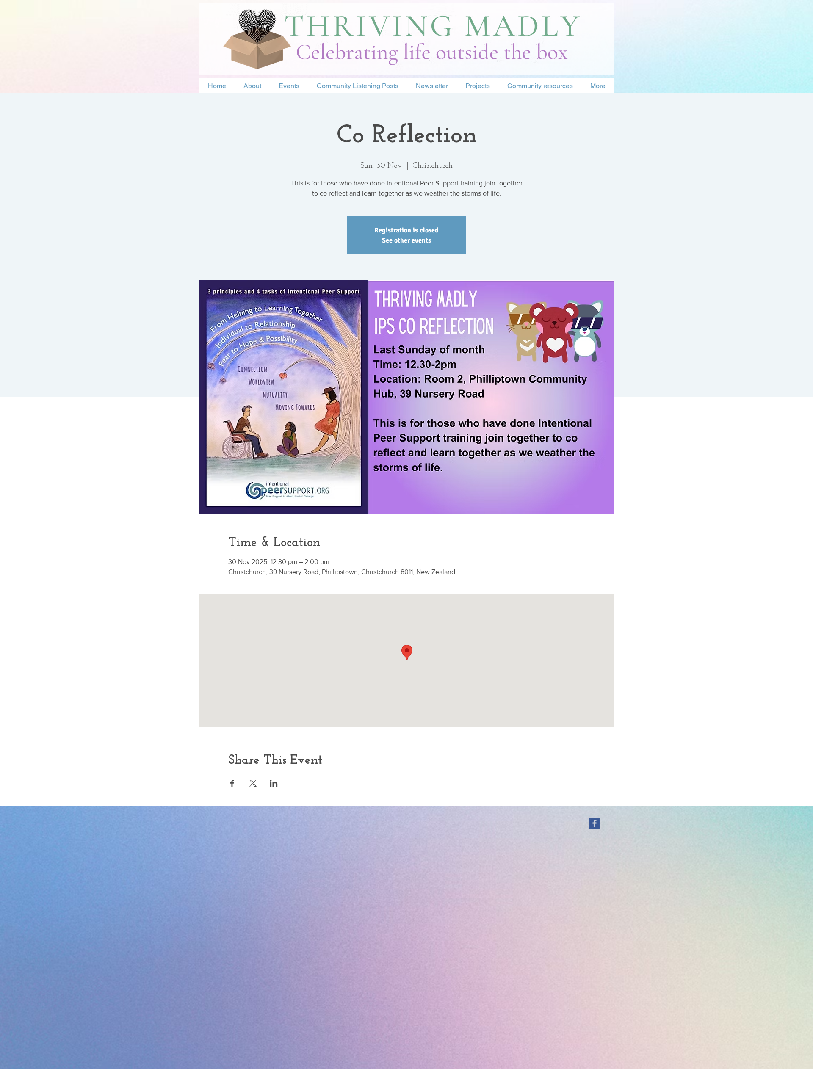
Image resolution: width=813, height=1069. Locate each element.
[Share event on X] (253, 783)
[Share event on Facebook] (232, 783)
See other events (406, 240)
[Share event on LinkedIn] (274, 783)
